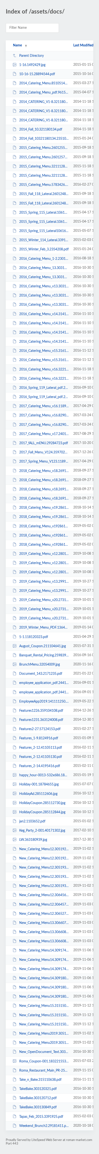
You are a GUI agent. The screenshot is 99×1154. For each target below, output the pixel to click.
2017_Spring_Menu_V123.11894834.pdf (44, 461)
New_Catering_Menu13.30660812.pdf (44, 932)
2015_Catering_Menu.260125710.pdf (44, 157)
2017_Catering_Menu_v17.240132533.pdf (44, 434)
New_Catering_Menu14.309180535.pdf (44, 978)
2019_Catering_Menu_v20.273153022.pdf (44, 600)
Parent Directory (31, 56)
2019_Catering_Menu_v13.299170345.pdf (44, 581)
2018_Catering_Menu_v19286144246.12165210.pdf (44, 535)
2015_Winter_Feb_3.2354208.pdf (44, 249)
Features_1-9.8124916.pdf (38, 738)
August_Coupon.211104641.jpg (42, 646)
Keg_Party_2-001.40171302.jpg (42, 830)
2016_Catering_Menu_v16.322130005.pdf (44, 369)
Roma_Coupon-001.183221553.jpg (44, 1061)
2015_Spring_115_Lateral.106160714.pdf (44, 212)
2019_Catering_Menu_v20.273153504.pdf (44, 618)
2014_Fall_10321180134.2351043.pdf (44, 138)
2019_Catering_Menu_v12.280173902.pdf (44, 563)
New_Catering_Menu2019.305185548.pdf (44, 1043)
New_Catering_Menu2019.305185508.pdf (44, 1033)
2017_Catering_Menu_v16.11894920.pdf (44, 406)
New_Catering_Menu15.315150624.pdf (44, 1024)
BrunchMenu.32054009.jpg (39, 664)
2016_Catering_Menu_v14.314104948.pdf (44, 314)
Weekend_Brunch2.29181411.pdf (44, 1126)
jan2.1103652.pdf (32, 821)
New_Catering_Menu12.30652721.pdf (44, 913)
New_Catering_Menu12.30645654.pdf (44, 895)
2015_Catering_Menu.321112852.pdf (44, 175)
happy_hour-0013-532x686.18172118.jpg (44, 775)
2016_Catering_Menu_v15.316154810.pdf (44, 351)
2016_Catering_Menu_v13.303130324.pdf (44, 295)
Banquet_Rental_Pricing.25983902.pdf (44, 655)
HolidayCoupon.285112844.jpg (42, 812)
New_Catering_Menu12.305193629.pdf (44, 886)
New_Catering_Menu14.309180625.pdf (44, 996)
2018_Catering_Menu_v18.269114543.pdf (44, 480)
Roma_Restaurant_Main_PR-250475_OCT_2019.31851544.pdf (44, 1070)
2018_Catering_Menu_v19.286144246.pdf (44, 507)
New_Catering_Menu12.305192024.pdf (44, 849)
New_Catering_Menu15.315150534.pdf (44, 1006)
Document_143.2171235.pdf (40, 673)
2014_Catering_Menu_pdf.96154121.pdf (44, 92)
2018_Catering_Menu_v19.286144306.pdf (44, 517)
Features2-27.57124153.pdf (40, 729)
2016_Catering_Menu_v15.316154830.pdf (44, 360)
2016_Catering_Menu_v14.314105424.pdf (44, 341)
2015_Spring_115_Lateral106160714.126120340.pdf (44, 231)
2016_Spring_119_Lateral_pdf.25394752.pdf (44, 397)
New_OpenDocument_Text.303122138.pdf (44, 1052)
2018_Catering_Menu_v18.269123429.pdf (44, 498)
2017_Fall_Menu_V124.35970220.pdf (44, 452)
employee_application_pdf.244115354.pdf (44, 683)
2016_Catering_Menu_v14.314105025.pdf (44, 323)
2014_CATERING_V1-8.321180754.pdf (44, 120)
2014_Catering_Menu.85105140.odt (44, 83)
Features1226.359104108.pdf (41, 710)
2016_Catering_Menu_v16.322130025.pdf (44, 378)
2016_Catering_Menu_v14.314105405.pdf (44, 332)
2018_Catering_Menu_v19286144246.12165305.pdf (44, 544)
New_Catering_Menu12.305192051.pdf (44, 858)
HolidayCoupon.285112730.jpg (42, 803)
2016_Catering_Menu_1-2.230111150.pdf (44, 258)
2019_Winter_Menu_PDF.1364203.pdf (44, 627)
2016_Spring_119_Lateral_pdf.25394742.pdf (44, 388)
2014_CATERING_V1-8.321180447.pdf (44, 102)
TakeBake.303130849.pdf (38, 1107)
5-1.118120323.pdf (33, 637)
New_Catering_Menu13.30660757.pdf (44, 923)
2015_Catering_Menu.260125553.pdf (44, 148)
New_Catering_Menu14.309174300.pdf (44, 969)
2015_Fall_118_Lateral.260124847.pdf (44, 203)
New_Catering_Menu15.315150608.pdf (44, 1015)
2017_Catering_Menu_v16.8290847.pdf (44, 425)
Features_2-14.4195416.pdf (39, 766)
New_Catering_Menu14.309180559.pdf (44, 987)
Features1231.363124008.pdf (41, 720)
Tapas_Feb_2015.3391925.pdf (41, 1116)
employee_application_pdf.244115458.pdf (44, 692)
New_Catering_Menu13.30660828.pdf (44, 941)
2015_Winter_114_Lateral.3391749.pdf (44, 240)
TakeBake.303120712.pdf (38, 1098)
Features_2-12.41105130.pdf (40, 757)
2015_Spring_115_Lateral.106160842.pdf (44, 222)
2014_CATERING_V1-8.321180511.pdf (44, 111)
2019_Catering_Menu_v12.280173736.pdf (44, 554)
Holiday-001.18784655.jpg (39, 784)
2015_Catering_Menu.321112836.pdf (44, 166)
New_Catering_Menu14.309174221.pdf (44, 950)
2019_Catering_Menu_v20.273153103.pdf (44, 609)
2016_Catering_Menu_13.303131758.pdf (44, 268)
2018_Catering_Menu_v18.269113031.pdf (44, 470)
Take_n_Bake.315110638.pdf (40, 1079)
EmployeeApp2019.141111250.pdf (44, 701)
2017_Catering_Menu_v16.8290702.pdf (44, 415)
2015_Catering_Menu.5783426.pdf (44, 185)
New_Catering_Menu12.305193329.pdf (44, 867)
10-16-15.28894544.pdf (37, 74)
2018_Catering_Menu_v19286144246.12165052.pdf (44, 526)
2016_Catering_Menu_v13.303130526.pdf (44, 304)
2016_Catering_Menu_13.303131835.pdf (44, 277)
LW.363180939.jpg (33, 840)
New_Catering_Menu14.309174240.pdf (44, 960)
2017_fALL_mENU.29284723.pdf (43, 443)
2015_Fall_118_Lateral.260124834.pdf (44, 194)
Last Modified (83, 45)
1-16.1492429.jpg (32, 65)
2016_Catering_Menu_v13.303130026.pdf (44, 286)
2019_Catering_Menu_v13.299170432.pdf (44, 591)
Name (17, 45)
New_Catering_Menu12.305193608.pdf (44, 876)
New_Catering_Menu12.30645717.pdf (44, 904)
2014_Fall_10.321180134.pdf (40, 129)
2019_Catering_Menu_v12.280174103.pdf (44, 572)
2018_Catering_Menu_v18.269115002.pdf (44, 489)
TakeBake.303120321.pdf (38, 1089)
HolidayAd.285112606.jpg (38, 793)
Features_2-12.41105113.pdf (40, 747)
